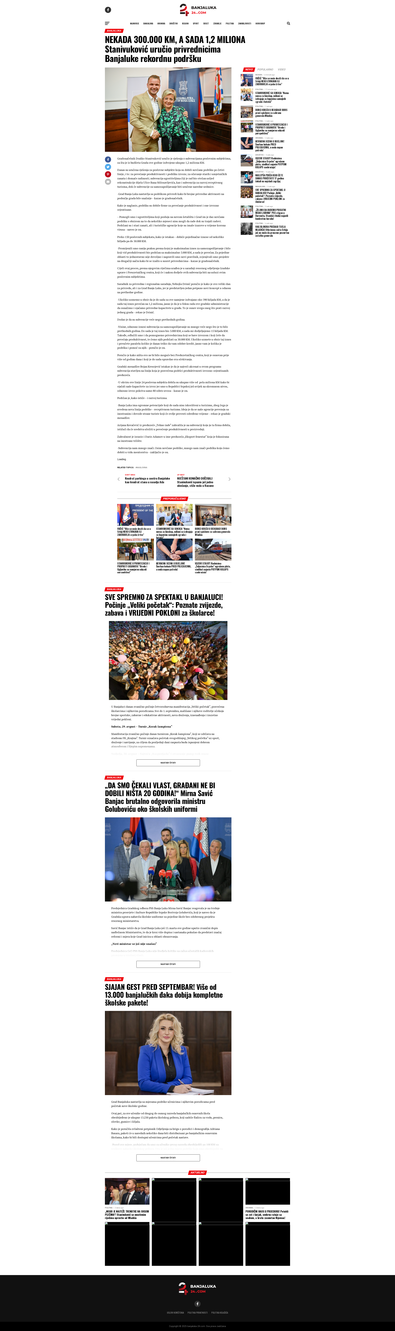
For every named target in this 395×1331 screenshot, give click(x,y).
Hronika (161, 23)
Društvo (173, 23)
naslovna (142, 468)
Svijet (206, 23)
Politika (230, 23)
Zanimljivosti (244, 23)
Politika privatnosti (198, 1312)
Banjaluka (148, 23)
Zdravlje (217, 23)
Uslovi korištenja (175, 1312)
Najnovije (134, 23)
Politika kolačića (219, 1312)
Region (185, 23)
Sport (196, 23)
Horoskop (260, 23)
